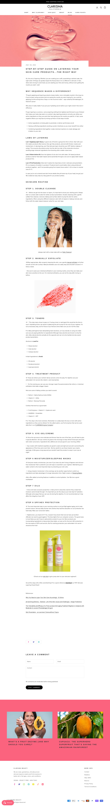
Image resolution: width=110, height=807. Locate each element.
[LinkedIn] (43, 784)
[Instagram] (24, 784)
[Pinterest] (29, 784)
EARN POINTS (81, 12)
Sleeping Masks (77, 473)
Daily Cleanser (66, 252)
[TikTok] (38, 784)
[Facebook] (15, 784)
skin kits (45, 576)
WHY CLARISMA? (38, 12)
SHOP (26, 12)
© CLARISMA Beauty (14, 800)
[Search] (101, 7)
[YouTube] (33, 784)
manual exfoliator (72, 262)
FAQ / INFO (87, 778)
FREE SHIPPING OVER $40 (55, 1)
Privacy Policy (88, 784)
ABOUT (61, 12)
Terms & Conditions (90, 786)
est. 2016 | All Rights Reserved (16, 802)
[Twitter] (19, 784)
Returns (86, 780)
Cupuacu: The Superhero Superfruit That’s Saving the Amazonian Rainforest (78, 744)
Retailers (87, 775)
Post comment (34, 687)
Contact (86, 772)
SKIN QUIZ (52, 12)
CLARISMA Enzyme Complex (44, 425)
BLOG (70, 12)
